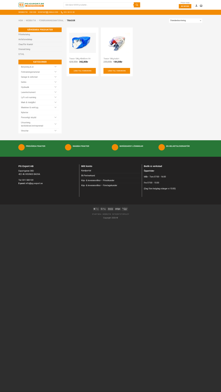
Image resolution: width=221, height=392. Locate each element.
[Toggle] (55, 66)
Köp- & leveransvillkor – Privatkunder (97, 180)
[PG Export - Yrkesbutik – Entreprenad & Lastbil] (31, 5)
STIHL (21, 54)
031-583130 (27, 180)
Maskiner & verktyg (29, 107)
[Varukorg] (201, 5)
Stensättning (24, 49)
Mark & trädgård (28, 102)
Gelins (23, 82)
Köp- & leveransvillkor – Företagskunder (99, 185)
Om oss (32, 12)
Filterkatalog (24, 34)
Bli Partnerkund (88, 175)
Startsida (96, 214)
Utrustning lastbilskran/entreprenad (32, 124)
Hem (20, 20)
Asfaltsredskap (25, 39)
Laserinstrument (28, 92)
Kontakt (42, 12)
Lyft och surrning (28, 97)
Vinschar (25, 131)
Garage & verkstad (29, 77)
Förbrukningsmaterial (51, 20)
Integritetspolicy (120, 214)
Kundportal (86, 170)
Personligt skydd (28, 117)
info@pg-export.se (34, 183)
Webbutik (23, 12)
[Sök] (137, 4)
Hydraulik (25, 87)
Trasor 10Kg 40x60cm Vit (80, 59)
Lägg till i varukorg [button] (82, 71)
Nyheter (24, 112)
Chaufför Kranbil (25, 44)
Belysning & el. (27, 67)
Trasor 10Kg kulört (111, 59)
